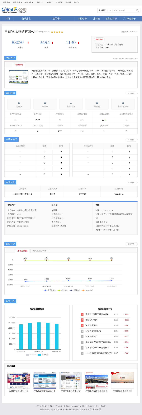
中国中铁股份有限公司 (70, 391)
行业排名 (26, 18)
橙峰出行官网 (91, 320)
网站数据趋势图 (39, 251)
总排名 (20, 47)
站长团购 (59, 2)
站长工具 (16, 2)
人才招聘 (83, 406)
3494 (45, 42)
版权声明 (75, 406)
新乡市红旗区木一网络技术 (97, 348)
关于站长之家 (41, 406)
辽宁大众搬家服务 (93, 331)
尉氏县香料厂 (91, 337)
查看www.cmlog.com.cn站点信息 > (125, 59)
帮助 (97, 406)
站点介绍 (19, 65)
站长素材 (28, 2)
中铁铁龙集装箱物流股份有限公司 (44, 392)
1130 (71, 42)
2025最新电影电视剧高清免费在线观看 (99, 354)
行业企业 (110, 45)
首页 (8, 18)
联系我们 (51, 406)
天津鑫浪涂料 (91, 325)
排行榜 (96, 18)
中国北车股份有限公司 (122, 391)
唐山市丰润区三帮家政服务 (97, 314)
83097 (19, 42)
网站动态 (91, 406)
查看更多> (131, 93)
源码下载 (40, 2)
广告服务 (59, 406)
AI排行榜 (82, 18)
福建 (46, 47)
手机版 (103, 406)
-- (71, 103)
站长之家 (6, 2)
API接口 (50, 2)
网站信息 (99, 39)
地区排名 (56, 18)
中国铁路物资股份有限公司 (96, 392)
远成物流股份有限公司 (19, 391)
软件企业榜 (111, 18)
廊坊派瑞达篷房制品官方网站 (98, 342)
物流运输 (72, 47)
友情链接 (67, 406)
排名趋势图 (22, 251)
